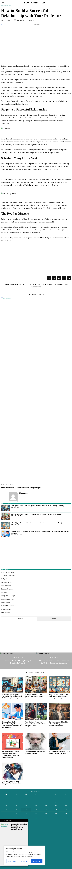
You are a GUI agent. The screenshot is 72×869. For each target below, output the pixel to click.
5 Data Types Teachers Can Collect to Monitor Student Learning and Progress (37, 523)
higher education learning (56, 284)
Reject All (24, 861)
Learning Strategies (7, 589)
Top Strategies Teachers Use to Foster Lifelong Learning (59, 752)
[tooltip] (49, 278)
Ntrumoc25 (20, 20)
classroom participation (14, 284)
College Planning (9, 6)
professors (36, 287)
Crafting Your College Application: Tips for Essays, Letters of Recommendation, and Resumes (39, 532)
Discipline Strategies (7, 582)
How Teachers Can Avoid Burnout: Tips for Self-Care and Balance (11, 783)
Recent (54, 618)
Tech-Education (5, 612)
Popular (20, 618)
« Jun (35, 818)
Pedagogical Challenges (8, 596)
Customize (12, 861)
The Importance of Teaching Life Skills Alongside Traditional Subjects (58, 724)
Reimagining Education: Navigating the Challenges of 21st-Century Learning (37, 505)
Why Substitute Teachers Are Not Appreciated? (35, 752)
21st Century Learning (7, 572)
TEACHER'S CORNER (8, 606)
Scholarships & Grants (7, 599)
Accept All (36, 861)
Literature (4, 592)
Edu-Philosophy (6, 585)
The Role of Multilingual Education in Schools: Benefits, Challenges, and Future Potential (10, 754)
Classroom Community (8, 575)
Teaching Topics (6, 609)
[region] (24, 855)
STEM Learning (6, 602)
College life (34, 284)
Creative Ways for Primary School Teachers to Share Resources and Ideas (36, 514)
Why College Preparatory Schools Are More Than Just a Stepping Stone (35, 724)
